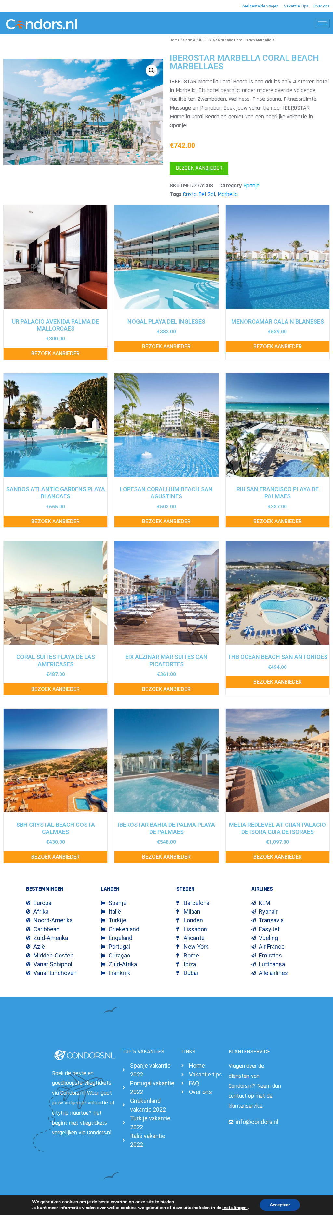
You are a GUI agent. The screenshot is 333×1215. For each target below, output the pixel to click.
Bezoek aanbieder (199, 168)
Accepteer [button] (280, 1205)
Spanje (189, 40)
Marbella (228, 194)
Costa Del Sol (199, 194)
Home (175, 40)
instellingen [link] (235, 1208)
